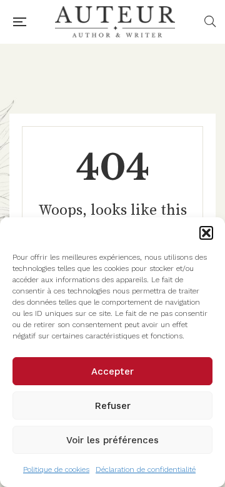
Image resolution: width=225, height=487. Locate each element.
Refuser (113, 405)
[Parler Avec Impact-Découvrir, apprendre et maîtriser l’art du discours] (115, 22)
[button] (206, 233)
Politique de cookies (56, 469)
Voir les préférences (112, 440)
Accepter (112, 371)
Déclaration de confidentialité (146, 469)
